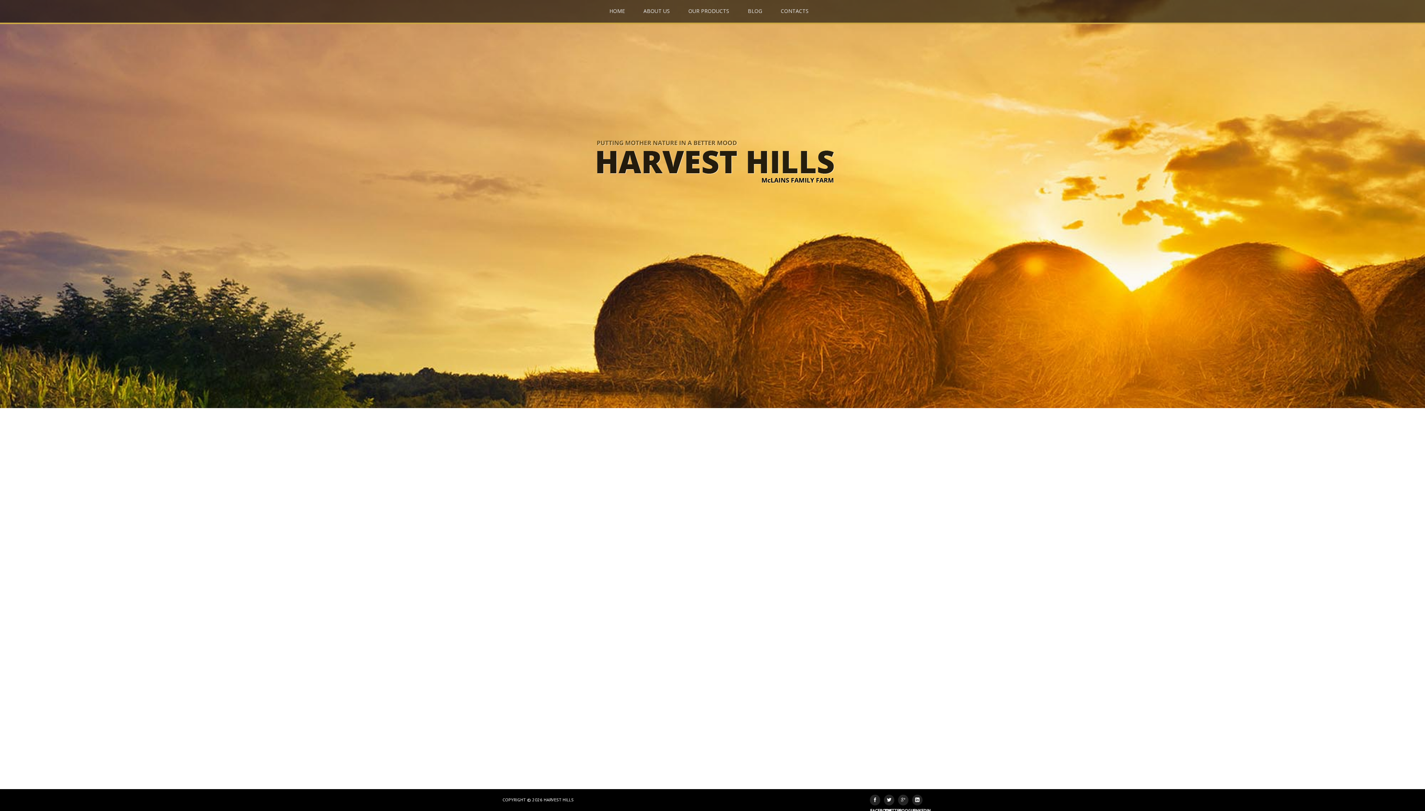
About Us (656, 10)
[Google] (903, 800)
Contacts (795, 10)
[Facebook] (875, 800)
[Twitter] (889, 800)
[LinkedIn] (917, 800)
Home (617, 10)
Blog (755, 10)
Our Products (708, 10)
